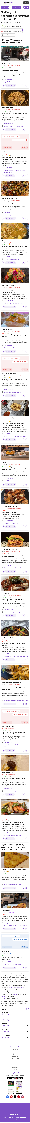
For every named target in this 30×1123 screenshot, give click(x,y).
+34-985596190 (8, 345)
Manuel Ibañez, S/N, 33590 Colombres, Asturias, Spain (14, 746)
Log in (26, 2)
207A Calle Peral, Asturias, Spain (12, 884)
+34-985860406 (8, 212)
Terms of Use (15, 1108)
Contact (15, 1066)
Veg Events (15, 1053)
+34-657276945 (8, 653)
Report (5, 998)
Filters (20, 31)
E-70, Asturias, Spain (9, 481)
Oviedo (4, 1024)
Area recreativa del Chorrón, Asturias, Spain (15, 925)
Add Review (9, 175)
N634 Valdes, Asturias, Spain (11, 791)
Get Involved (15, 1058)
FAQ (15, 1064)
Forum (15, 1055)
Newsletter (15, 1056)
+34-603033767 (8, 521)
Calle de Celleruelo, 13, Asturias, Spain (14, 126)
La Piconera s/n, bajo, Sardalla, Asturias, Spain (16, 656)
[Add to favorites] (26, 85)
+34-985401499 (8, 609)
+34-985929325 (8, 79)
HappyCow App (15, 1073)
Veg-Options (7, 31)
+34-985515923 (8, 962)
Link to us (15, 1067)
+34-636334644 (8, 434)
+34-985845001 (8, 833)
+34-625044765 (8, 698)
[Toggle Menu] (1, 2)
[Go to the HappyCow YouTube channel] (11, 1096)
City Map (6, 7)
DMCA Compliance (15, 1111)
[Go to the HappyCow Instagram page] (22, 1096)
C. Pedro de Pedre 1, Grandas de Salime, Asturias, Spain (14, 171)
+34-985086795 (8, 123)
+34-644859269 (8, 389)
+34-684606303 (8, 742)
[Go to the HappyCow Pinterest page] (18, 1096)
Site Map (15, 1069)
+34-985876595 (8, 478)
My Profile (15, 1049)
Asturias (5, 1012)
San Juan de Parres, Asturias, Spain (13, 303)
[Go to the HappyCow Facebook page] (7, 1096)
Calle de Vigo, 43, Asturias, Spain (12, 392)
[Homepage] (8, 3)
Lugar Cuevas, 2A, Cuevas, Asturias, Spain (15, 436)
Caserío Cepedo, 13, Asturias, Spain (13, 348)
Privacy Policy (15, 1105)
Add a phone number (9, 923)
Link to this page (6, 1001)
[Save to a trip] (23, 85)
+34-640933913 (8, 565)
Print (27, 7)
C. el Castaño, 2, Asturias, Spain (12, 964)
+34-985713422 (8, 882)
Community (15, 1047)
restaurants (4, 996)
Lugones (5, 1029)
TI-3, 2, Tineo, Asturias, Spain (11, 259)
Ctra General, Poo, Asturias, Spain (13, 612)
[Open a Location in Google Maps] (3, 85)
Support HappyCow (15, 1114)
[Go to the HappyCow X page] (15, 1096)
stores (15, 994)
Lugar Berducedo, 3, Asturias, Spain (13, 82)
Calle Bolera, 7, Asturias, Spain (12, 523)
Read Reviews (10, 85)
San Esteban (6, 1035)
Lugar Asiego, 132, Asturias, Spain (12, 835)
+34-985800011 (8, 256)
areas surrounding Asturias (17, 987)
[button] (27, 1009)
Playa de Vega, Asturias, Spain (12, 215)
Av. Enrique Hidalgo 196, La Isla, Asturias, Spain (16, 700)
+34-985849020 (8, 301)
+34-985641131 (8, 788)
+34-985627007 (8, 168)
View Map (6, 1014)
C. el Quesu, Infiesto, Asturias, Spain (13, 568)
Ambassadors (15, 1051)
